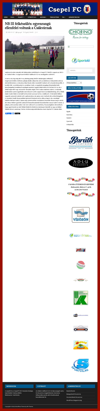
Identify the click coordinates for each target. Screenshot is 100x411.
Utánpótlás (70, 124)
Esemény (69, 115)
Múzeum (43, 17)
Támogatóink (54, 17)
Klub (12, 17)
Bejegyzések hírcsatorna (74, 394)
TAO (63, 17)
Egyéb (27, 32)
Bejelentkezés (71, 391)
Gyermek (69, 121)
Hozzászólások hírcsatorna (74, 397)
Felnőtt (21, 17)
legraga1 (19, 32)
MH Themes (30, 406)
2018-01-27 (11, 32)
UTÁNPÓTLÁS (32, 17)
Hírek (6, 17)
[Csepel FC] (50, 14)
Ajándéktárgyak (74, 17)
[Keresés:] (81, 70)
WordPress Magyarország (74, 400)
